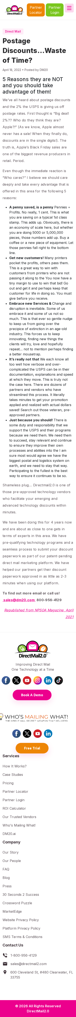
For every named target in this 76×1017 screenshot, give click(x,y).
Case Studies (13, 774)
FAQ (6, 869)
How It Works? (15, 766)
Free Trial (32, 748)
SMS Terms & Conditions (22, 937)
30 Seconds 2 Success (21, 894)
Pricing (8, 783)
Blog (6, 878)
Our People (12, 861)
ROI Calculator (14, 808)
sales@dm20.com (19, 600)
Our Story (11, 852)
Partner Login (55, 10)
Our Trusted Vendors (19, 817)
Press (7, 886)
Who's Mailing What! (19, 825)
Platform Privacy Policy (21, 928)
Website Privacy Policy (21, 920)
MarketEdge (12, 911)
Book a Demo (32, 695)
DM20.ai (9, 834)
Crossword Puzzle (17, 903)
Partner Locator (36, 10)
